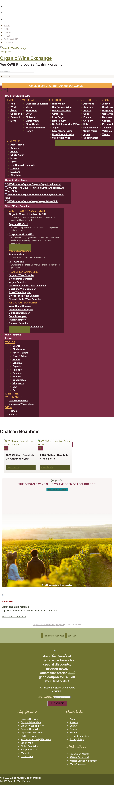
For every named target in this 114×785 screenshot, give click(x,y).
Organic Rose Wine (30, 729)
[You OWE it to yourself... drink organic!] (13, 48)
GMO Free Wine (29, 735)
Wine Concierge (78, 764)
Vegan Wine (27, 742)
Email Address (46, 696)
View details (13, 467)
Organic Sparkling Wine (33, 725)
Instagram (59, 5)
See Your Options (57, 489)
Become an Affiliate (79, 753)
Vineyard (60, 624)
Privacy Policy (77, 739)
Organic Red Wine (30, 718)
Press (7, 35)
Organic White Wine (31, 722)
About (7, 28)
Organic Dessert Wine (32, 732)
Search (112, 2)
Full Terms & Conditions (14, 616)
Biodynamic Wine (29, 749)
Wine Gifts (26, 752)
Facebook (59, 12)
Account (74, 722)
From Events (27, 756)
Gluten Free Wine (29, 746)
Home (7, 25)
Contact (8, 42)
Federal (73, 729)
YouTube (59, 18)
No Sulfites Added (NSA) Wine (36, 739)
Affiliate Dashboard (79, 757)
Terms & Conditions (79, 735)
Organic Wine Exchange (26, 58)
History (8, 32)
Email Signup (11, 39)
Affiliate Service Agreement (83, 760)
